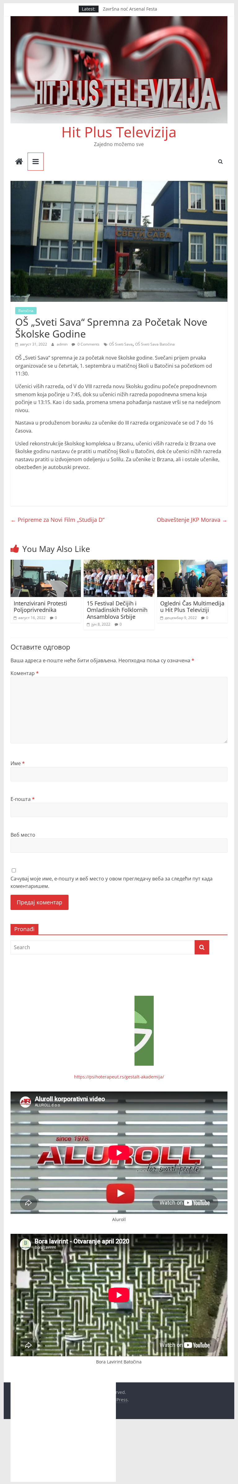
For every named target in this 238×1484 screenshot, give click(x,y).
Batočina (25, 310)
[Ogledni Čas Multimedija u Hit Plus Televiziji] (192, 563)
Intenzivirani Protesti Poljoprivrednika (40, 607)
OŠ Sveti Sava (121, 344)
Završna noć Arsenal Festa (130, 9)
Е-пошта (23, 799)
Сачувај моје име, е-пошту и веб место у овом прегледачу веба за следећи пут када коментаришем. (112, 882)
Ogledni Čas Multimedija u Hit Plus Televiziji (192, 607)
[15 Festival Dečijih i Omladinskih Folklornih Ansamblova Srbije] (119, 563)
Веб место (23, 834)
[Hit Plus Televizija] (19, 162)
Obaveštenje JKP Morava (192, 519)
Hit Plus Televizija (119, 131)
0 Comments (88, 344)
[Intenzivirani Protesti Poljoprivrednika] (46, 563)
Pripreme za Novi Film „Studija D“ (57, 519)
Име (18, 763)
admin (62, 344)
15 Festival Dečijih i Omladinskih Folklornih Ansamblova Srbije (117, 610)
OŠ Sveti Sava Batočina (155, 344)
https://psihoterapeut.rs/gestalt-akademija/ (119, 1077)
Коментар (25, 673)
